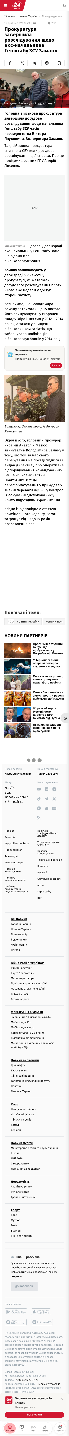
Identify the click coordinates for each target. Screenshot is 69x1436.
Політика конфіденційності (15, 879)
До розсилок (24, 1286)
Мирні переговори (22, 978)
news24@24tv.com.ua (18, 774)
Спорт (15, 1210)
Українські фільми (22, 1114)
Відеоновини (19, 939)
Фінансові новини (22, 1075)
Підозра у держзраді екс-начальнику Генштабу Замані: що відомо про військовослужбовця (33, 253)
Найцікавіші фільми (23, 1109)
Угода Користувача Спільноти (48, 843)
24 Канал (9, 16)
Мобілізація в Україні (27, 1012)
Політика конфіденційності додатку (47, 833)
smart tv (16, 1322)
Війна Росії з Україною (27, 963)
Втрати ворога (20, 999)
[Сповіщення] (64, 5)
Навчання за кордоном (25, 1168)
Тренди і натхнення (23, 1197)
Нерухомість (20, 1181)
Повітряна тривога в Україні (29, 983)
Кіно (14, 1104)
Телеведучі (11, 856)
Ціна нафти (18, 1065)
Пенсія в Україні (21, 1091)
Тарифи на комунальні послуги (30, 1081)
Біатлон (16, 1230)
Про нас (9, 831)
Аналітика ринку (21, 1186)
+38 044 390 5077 (47, 774)
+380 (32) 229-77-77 (27, 1379)
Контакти (42, 866)
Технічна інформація (49, 860)
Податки (16, 1086)
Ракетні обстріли (21, 967)
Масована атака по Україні (28, 988)
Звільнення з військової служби (31, 1017)
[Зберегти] (59, 63)
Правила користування (13, 870)
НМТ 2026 (17, 1158)
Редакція (10, 837)
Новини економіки (25, 1060)
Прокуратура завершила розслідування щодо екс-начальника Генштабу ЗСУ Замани (53, 16)
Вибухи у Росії (20, 993)
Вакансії (42, 872)
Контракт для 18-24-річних (27, 1032)
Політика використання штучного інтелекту (16, 889)
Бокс (14, 1215)
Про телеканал (13, 850)
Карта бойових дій (22, 973)
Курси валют (19, 1070)
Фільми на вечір (21, 1119)
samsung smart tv (42, 1322)
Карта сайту (44, 891)
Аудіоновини (19, 944)
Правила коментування (45, 852)
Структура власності (49, 879)
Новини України (28, 16)
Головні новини (21, 923)
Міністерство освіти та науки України (34, 1147)
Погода (15, 950)
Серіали (16, 1130)
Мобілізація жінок (22, 1027)
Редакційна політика (17, 843)
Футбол (15, 1220)
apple (42, 1311)
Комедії (15, 1124)
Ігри (39, 898)
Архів (40, 885)
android (16, 1311)
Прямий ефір (19, 934)
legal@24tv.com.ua (49, 1383)
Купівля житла (20, 1191)
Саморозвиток (20, 1163)
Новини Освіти (22, 1143)
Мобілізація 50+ (21, 1022)
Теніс (14, 1225)
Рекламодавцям (14, 862)
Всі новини (19, 919)
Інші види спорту (21, 1235)
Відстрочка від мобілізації (27, 1037)
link (38, 789)
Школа (15, 1153)
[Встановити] (34, 1407)
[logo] (16, 5)
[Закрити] (62, 1398)
